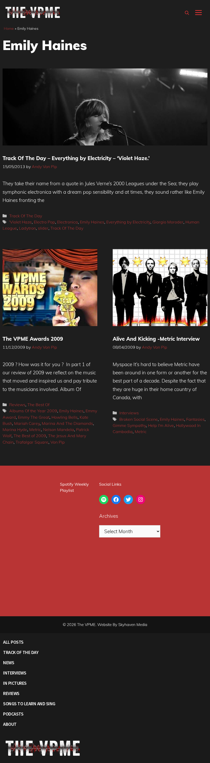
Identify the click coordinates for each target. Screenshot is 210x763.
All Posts (13, 642)
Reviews (17, 404)
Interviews (129, 412)
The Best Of (38, 404)
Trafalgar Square (32, 442)
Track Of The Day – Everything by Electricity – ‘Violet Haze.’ (76, 158)
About (10, 724)
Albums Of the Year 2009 (33, 410)
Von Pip (57, 442)
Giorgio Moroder (167, 221)
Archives (108, 516)
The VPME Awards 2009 (33, 339)
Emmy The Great (33, 417)
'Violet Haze (20, 221)
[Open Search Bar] (187, 13)
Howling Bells (64, 417)
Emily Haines (92, 221)
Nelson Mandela (58, 429)
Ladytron (27, 228)
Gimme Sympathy (129, 425)
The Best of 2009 (30, 435)
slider (43, 228)
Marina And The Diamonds (67, 423)
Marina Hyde (15, 429)
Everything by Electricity (128, 221)
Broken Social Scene (138, 419)
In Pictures (15, 683)
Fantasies (195, 419)
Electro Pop (44, 221)
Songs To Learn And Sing (29, 704)
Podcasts (13, 714)
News (8, 663)
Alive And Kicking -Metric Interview (156, 339)
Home (9, 28)
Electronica (67, 221)
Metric (35, 429)
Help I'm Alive (161, 425)
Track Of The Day (25, 215)
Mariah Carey (27, 423)
